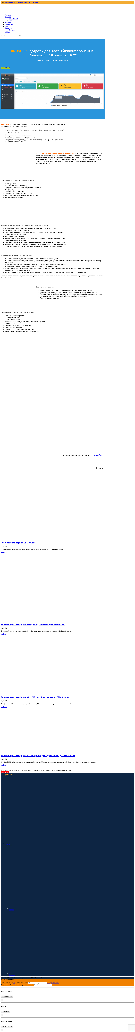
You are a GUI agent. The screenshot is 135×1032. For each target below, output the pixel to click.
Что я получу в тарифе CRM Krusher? (19, 543)
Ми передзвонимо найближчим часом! (14, 983)
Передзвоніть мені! (53, 983)
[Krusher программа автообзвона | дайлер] (4, 12)
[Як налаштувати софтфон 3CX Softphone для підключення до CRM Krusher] (60, 752)
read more (4, 552)
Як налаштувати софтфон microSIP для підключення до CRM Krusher (35, 697)
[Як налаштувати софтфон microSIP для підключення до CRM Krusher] (45, 693)
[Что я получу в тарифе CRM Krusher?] (54, 539)
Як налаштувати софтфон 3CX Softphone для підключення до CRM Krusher (38, 755)
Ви (14, 983)
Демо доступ (5, 772)
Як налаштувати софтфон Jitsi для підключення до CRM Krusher (33, 624)
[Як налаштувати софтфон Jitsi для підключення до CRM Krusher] (62, 621)
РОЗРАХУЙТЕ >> (98, 455)
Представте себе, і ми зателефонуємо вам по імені (17, 985)
